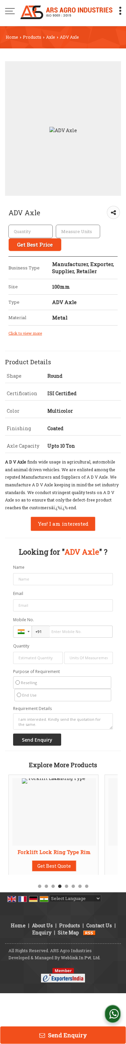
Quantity (21, 646)
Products (32, 37)
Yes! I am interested (63, 523)
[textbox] (78, 231)
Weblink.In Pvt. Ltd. (80, 957)
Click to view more (25, 333)
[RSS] (89, 932)
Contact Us (99, 925)
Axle (50, 37)
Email (18, 593)
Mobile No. (23, 620)
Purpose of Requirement (36, 671)
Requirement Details (32, 708)
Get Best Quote (54, 866)
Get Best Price (35, 244)
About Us (42, 925)
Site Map (68, 932)
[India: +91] (22, 632)
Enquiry (41, 932)
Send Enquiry (67, 1035)
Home (12, 37)
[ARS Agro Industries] (66, 12)
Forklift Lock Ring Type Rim (54, 852)
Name (19, 567)
